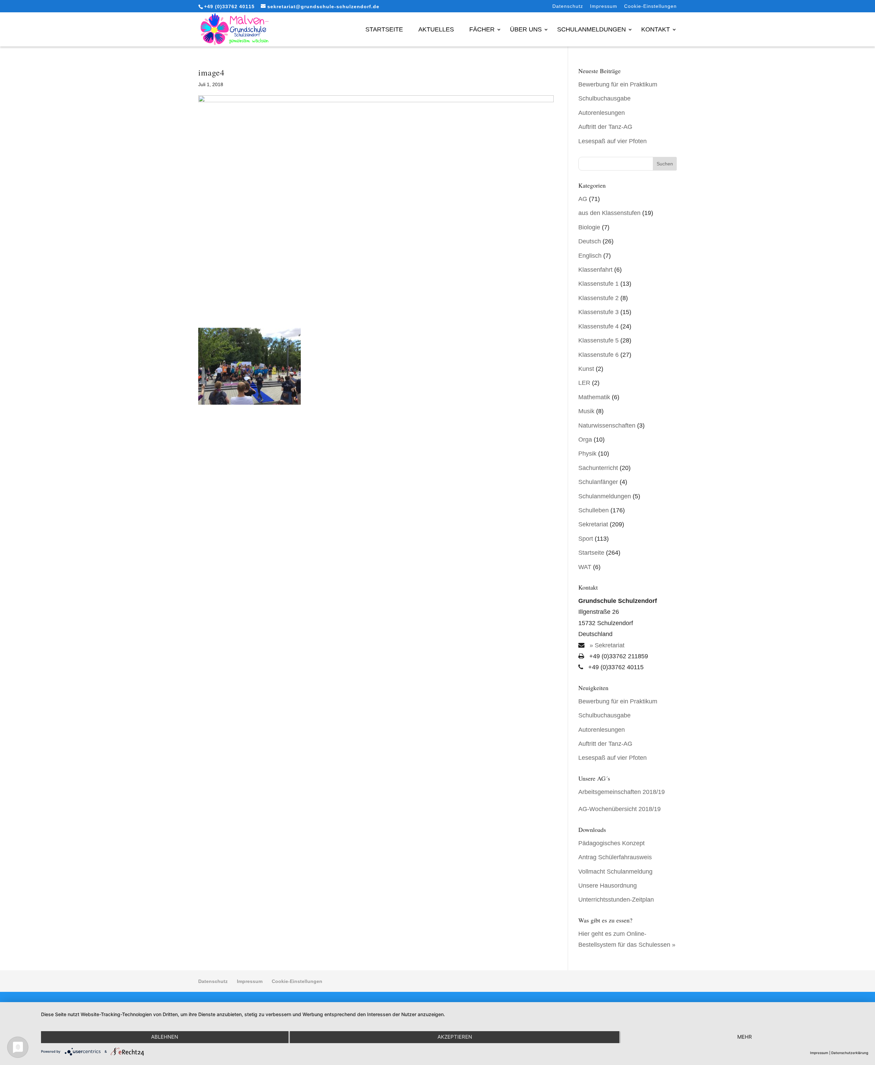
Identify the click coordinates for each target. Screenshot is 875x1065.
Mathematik (594, 397)
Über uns (526, 29)
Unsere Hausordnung (607, 885)
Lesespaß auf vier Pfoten (612, 141)
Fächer (482, 29)
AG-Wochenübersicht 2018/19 (619, 809)
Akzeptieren (455, 1037)
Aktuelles (436, 29)
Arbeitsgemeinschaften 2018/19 (621, 791)
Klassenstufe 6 (598, 354)
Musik (586, 411)
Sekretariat (593, 524)
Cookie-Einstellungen (650, 6)
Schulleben (593, 510)
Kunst (586, 368)
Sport (585, 538)
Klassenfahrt (595, 269)
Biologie (589, 227)
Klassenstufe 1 (598, 283)
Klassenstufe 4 (598, 326)
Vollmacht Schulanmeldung (615, 871)
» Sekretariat (606, 645)
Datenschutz (567, 6)
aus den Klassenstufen (609, 213)
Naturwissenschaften (606, 425)
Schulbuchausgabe (604, 98)
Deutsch (589, 241)
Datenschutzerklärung (849, 1053)
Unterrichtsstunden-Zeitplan (616, 899)
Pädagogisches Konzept (611, 843)
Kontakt (655, 29)
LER (584, 382)
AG (582, 199)
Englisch (590, 255)
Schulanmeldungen (591, 29)
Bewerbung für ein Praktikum (617, 84)
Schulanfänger (598, 481)
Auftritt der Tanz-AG (605, 126)
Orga (585, 439)
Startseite (384, 29)
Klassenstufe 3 (598, 312)
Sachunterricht (598, 467)
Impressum (603, 6)
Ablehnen (164, 1037)
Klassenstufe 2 (598, 298)
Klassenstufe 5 (598, 340)
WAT (584, 567)
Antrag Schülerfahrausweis (615, 857)
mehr (744, 1037)
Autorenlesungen (601, 112)
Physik (587, 453)
